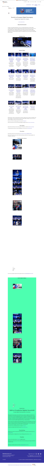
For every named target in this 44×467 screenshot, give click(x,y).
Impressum (23, 459)
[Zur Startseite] (5, 2)
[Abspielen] (22, 42)
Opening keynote (29, 128)
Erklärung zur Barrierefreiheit (29, 459)
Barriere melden (36, 459)
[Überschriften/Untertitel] (27, 47)
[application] (22, 42)
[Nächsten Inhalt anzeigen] (13, 406)
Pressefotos (18, 439)
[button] (17, 141)
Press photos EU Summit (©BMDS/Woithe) (26, 133)
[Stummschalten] (28, 47)
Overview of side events (31, 122)
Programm (24, 425)
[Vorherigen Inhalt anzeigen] (13, 403)
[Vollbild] (30, 47)
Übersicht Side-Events (24, 427)
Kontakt (21, 459)
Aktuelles (5, 6)
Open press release (31, 126)
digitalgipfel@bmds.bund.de (24, 444)
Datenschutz (39, 459)
